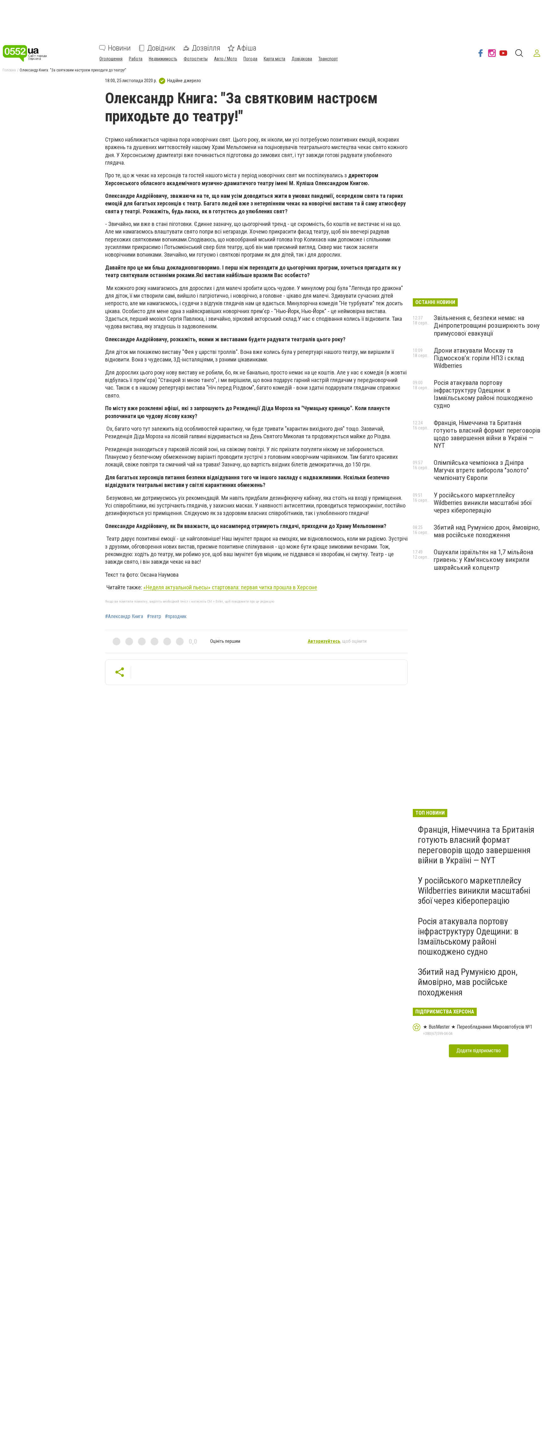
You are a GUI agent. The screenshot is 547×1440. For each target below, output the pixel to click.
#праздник (175, 616)
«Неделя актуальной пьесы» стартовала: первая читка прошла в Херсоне (230, 587)
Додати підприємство (478, 1051)
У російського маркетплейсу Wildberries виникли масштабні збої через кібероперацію (483, 502)
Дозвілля (206, 48)
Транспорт (328, 58)
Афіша (246, 48)
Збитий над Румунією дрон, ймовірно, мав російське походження (487, 531)
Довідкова (302, 58)
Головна (9, 70)
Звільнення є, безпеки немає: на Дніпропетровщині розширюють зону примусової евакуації (487, 325)
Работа (135, 58)
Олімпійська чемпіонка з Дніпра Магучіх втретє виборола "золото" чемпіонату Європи (481, 470)
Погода (250, 58)
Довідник (161, 48)
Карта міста (274, 58)
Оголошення (111, 58)
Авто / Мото (225, 58)
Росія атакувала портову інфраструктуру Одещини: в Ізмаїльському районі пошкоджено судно (483, 394)
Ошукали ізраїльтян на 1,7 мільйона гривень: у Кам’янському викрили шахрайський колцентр (483, 559)
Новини (119, 48)
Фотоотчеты (196, 58)
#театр (154, 616)
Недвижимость (163, 58)
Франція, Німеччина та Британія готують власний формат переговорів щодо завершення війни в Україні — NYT (487, 434)
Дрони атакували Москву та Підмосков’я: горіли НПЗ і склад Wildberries (479, 358)
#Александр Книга (124, 616)
